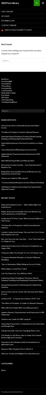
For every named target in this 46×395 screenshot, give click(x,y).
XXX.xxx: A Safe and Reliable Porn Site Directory (20, 353)
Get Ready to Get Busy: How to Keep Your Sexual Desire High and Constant (21, 336)
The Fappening (7, 100)
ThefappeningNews (9, 102)
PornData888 (6, 81)
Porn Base (5, 95)
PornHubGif (6, 84)
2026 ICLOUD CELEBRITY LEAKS (18, 30)
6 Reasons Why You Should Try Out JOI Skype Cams (22, 253)
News (3, 370)
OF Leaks (5, 16)
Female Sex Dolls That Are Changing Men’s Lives (20, 331)
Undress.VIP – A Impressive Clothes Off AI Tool (20, 299)
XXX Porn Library (10, 3)
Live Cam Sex (7, 11)
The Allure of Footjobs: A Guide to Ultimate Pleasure (20, 132)
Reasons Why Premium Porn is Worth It (17, 349)
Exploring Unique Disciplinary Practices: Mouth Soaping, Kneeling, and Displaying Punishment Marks (21, 138)
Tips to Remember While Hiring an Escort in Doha (19, 150)
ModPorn (5, 79)
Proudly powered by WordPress (12, 392)
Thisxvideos (6, 86)
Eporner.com (7, 21)
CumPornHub (6, 90)
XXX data (5, 97)
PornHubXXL (6, 88)
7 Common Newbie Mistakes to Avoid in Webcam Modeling (22, 183)
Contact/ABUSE (8, 25)
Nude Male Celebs (8, 93)
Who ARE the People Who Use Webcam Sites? (17, 161)
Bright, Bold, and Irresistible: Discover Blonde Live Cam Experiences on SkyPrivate (21, 212)
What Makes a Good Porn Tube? (14, 269)
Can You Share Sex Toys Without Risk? (16, 273)
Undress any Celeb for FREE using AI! (14, 178)
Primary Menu (43, 3)
